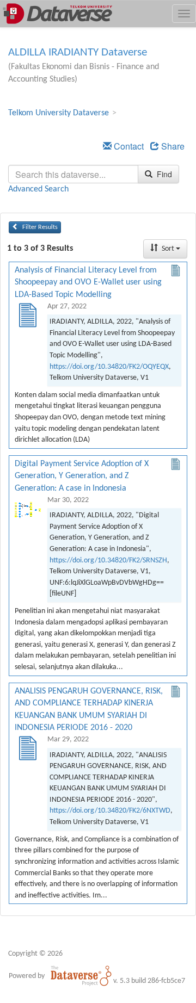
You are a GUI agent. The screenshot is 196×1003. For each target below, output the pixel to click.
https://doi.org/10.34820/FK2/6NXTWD (110, 811)
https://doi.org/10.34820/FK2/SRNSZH (108, 560)
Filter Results (39, 227)
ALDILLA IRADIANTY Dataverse (77, 52)
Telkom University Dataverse (58, 113)
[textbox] (73, 174)
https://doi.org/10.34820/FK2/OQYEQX (109, 367)
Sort (168, 249)
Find (163, 174)
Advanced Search (38, 189)
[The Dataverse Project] (81, 975)
